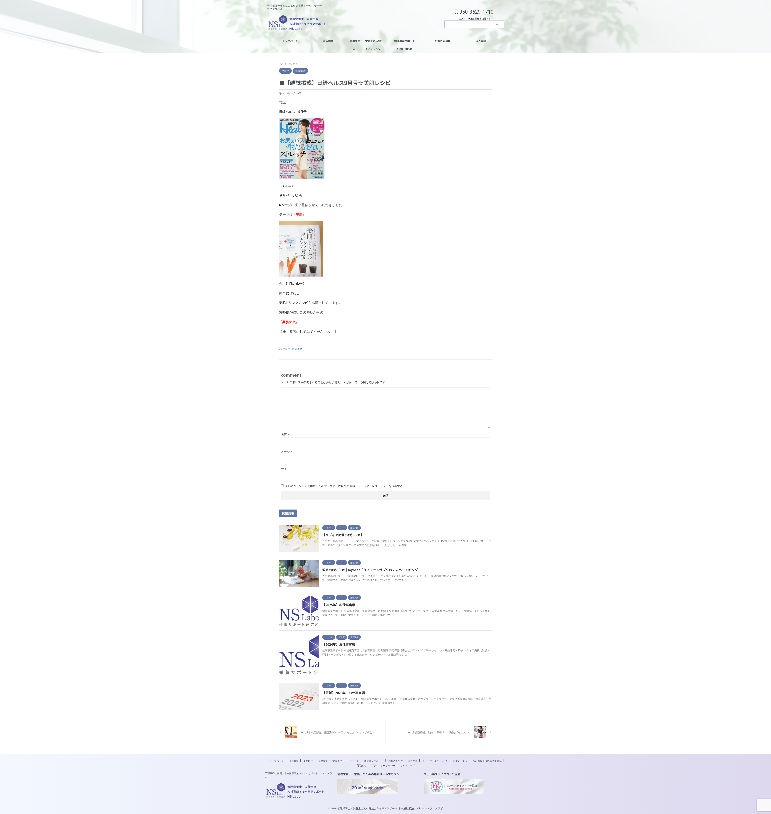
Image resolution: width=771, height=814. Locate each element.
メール (286, 451)
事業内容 (308, 760)
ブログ (286, 349)
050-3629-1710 (476, 12)
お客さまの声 (443, 41)
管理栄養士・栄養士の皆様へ (366, 41)
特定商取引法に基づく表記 (487, 760)
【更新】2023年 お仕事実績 (343, 692)
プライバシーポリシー (383, 765)
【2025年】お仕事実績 (338, 604)
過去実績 (481, 41)
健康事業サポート (404, 41)
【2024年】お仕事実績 (338, 644)
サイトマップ (407, 765)
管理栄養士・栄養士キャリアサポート (338, 760)
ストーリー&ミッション (366, 49)
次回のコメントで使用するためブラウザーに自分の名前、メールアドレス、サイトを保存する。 (345, 486)
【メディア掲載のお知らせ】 (343, 534)
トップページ (290, 41)
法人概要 (328, 41)
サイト (285, 469)
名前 (285, 434)
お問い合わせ (404, 49)
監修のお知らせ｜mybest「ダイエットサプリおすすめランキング (370, 569)
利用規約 (361, 765)
